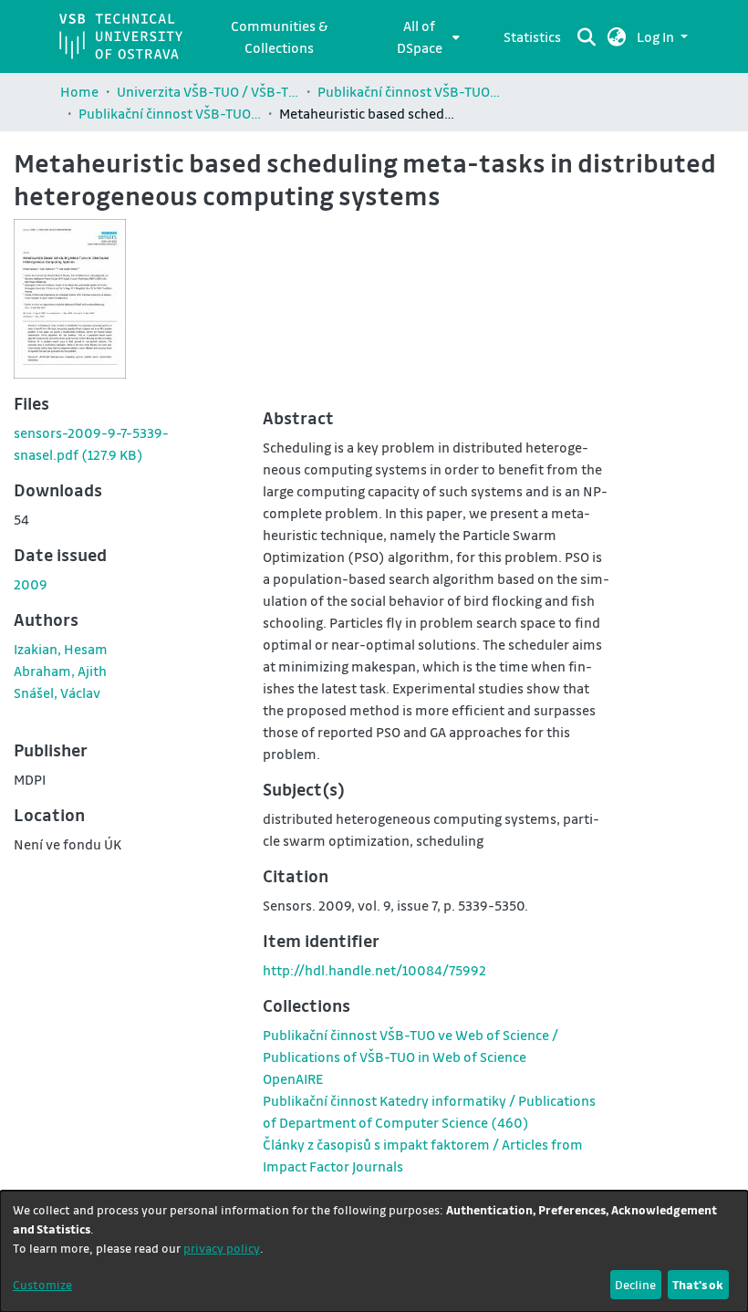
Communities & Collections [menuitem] (279, 36)
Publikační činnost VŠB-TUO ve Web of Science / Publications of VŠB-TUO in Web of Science (169, 113)
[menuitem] (424, 36)
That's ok (697, 1284)
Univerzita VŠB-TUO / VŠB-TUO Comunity (208, 91)
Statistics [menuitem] (532, 36)
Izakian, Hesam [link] (61, 649)
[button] (617, 36)
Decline (635, 1284)
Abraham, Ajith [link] (60, 670)
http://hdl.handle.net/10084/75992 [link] (374, 970)
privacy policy (221, 1247)
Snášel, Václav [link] (57, 692)
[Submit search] (587, 36)
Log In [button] (657, 36)
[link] (293, 1078)
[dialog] (374, 1251)
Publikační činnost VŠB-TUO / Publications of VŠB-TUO (408, 91)
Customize (42, 1284)
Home (79, 91)
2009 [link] (30, 584)
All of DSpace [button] (419, 36)
